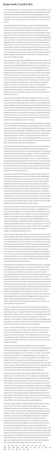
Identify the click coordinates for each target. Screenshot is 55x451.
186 (24, 449)
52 (42, 447)
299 (13, 447)
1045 (17, 447)
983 (9, 449)
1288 (5, 449)
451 (32, 445)
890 (12, 445)
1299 (5, 447)
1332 (24, 445)
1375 (35, 447)
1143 (28, 445)
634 (16, 445)
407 (8, 445)
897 (39, 447)
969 (28, 449)
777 (13, 449)
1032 (9, 447)
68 (19, 445)
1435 (22, 447)
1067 (26, 447)
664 (50, 447)
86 (20, 449)
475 (40, 445)
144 (4, 445)
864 (17, 449)
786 (36, 445)
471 (44, 445)
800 (46, 447)
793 (30, 447)
